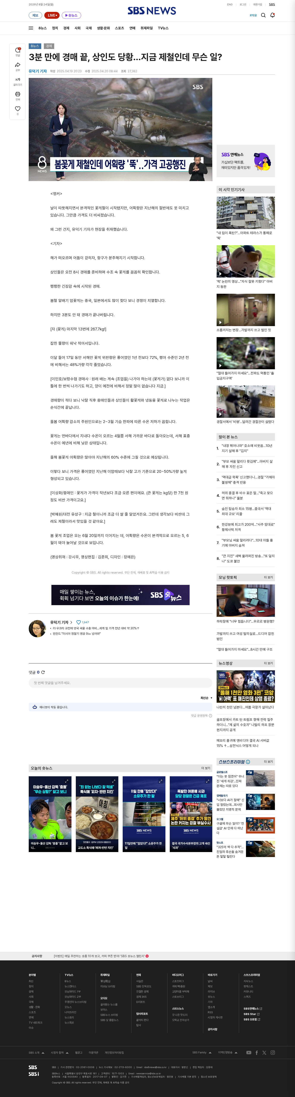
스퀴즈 (247, 996)
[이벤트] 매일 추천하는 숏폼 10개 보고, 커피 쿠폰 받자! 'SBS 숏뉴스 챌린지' (99, 955)
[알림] (272, 15)
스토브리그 (178, 996)
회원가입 (257, 4)
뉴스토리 (69, 1017)
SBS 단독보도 (143, 986)
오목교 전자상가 (180, 1020)
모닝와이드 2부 (73, 996)
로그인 (243, 4)
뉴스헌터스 (70, 986)
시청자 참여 (60, 1053)
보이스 (104, 1009)
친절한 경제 (142, 991)
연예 (132, 28)
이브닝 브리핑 (107, 986)
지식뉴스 (248, 981)
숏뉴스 (211, 996)
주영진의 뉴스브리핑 (75, 1002)
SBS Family (202, 1053)
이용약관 (93, 1052)
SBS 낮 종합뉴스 (109, 1020)
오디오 (104, 997)
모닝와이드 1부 (73, 991)
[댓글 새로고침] (43, 672)
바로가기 (212, 974)
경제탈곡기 (222, 795)
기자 (210, 1002)
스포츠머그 (178, 981)
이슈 (31, 1027)
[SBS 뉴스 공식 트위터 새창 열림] (264, 1052)
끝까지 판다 (142, 1020)
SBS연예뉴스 (251, 1008)
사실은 (139, 981)
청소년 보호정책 (209, 1076)
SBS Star (250, 1013)
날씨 (210, 981)
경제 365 (141, 996)
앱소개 (211, 1007)
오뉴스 (68, 1007)
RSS (210, 1012)
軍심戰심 (105, 981)
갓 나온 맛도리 (179, 1015)
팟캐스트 (248, 986)
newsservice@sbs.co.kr (148, 1073)
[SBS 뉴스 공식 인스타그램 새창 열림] (272, 1052)
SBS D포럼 (250, 1019)
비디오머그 (178, 974)
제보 (210, 986)
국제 (89, 28)
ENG (230, 4)
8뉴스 (42, 28)
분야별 (32, 974)
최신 (31, 981)
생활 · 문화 (34, 1007)
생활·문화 (103, 28)
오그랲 (220, 819)
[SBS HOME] (272, 4)
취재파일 (147, 28)
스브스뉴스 (178, 1007)
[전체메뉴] (31, 28)
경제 (66, 28)
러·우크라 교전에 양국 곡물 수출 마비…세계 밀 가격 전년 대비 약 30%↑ (96, 628)
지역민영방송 (228, 1053)
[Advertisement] (120, 741)
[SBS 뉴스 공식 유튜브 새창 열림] (249, 1052)
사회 (78, 28)
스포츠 (119, 28)
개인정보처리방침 (114, 1052)
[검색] (263, 15)
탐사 (138, 1025)
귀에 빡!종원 (178, 986)
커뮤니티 (248, 991)
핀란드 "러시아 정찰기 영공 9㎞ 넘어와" (77, 633)
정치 (55, 28)
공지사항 (212, 1029)
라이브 (211, 991)
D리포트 (140, 1002)
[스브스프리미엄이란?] (249, 762)
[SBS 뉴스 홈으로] (152, 11)
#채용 (253, 15)
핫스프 (220, 842)
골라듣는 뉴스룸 (108, 1004)
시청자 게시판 (215, 1017)
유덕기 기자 (59, 622)
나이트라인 (70, 1012)
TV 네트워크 (35, 1022)
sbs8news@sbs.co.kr (155, 1067)
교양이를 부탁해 (180, 991)
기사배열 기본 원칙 (187, 1076)
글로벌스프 (222, 772)
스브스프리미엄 (252, 974)
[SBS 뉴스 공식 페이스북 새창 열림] (257, 1052)
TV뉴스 (163, 28)
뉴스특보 (69, 1022)
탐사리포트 (142, 1012)
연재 (138, 974)
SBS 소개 (36, 1053)
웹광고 (78, 1052)
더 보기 (204, 767)
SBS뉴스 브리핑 (109, 1015)
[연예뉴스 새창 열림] (246, 161)
